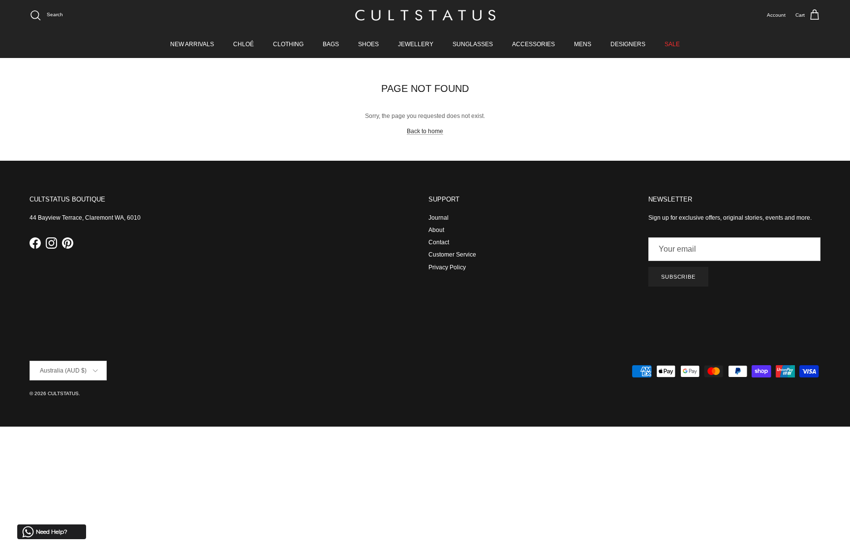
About (436, 230)
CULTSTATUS (63, 393)
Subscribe (678, 277)
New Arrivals (192, 44)
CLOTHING (288, 44)
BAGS (331, 44)
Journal (438, 217)
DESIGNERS (627, 44)
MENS (582, 44)
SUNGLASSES (473, 44)
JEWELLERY (415, 44)
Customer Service (452, 254)
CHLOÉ (243, 44)
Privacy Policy (447, 267)
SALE (672, 44)
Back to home (425, 131)
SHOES (368, 44)
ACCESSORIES (533, 44)
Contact (438, 242)
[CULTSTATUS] (425, 15)
